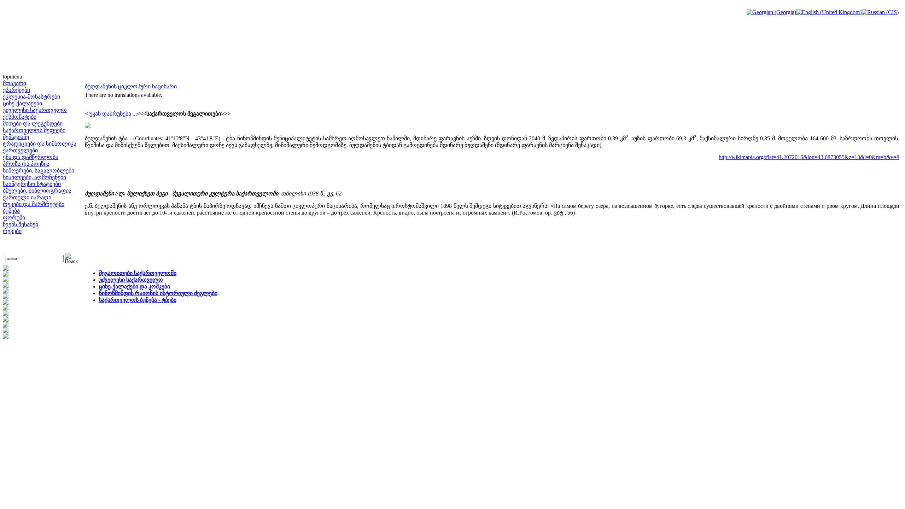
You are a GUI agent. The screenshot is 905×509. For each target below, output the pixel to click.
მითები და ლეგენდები (33, 124)
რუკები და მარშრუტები (33, 204)
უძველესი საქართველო (35, 110)
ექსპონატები (19, 117)
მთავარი (14, 83)
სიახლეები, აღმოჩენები (34, 177)
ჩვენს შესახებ (20, 224)
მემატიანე (16, 137)
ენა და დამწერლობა (30, 157)
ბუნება (11, 211)
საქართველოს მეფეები (34, 130)
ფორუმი (14, 218)
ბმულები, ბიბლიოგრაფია (37, 191)
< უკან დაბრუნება (108, 114)
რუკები (12, 231)
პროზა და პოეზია (26, 164)
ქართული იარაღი (27, 197)
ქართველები (20, 150)
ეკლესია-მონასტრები (31, 97)
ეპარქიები (16, 90)
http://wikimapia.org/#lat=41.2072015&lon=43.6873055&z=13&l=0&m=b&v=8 (809, 157)
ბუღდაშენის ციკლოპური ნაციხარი (131, 86)
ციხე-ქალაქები (22, 103)
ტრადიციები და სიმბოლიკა (39, 144)
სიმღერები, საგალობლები (38, 171)
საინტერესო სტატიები (32, 184)
